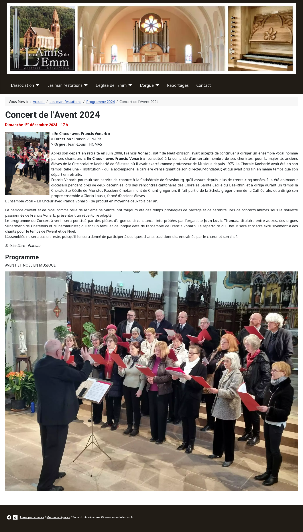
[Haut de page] (295, 523)
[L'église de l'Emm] (129, 85)
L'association (22, 85)
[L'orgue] (156, 85)
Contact (203, 85)
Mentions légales (58, 517)
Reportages (178, 85)
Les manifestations (64, 85)
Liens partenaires (32, 517)
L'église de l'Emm (111, 85)
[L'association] (36, 85)
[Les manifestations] (85, 85)
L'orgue (147, 85)
